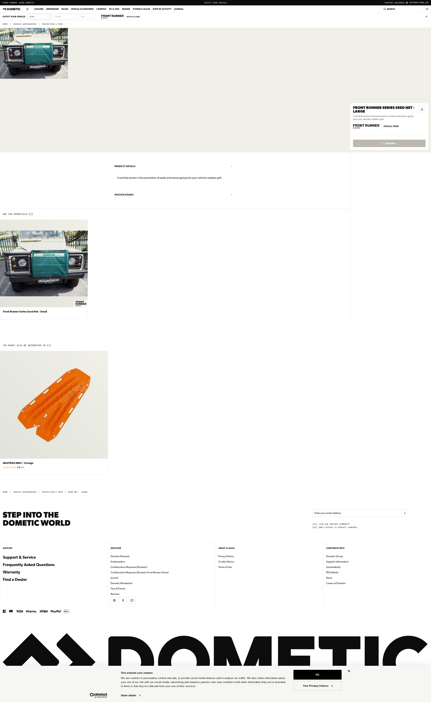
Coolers (38, 9)
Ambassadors (118, 561)
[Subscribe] (404, 513)
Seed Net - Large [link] (77, 492)
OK (317, 674)
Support (389, 3)
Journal (179, 9)
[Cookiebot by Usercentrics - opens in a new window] (98, 695)
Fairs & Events (118, 588)
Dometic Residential (132, 583)
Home (5, 24)
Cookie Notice (226, 561)
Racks (64, 9)
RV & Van (114, 9)
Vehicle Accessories (82, 9)
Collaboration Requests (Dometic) (129, 567)
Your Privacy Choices (315, 685)
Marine (126, 9)
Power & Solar (141, 9)
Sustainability (333, 567)
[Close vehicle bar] (426, 17)
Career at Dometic (346, 583)
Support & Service (19, 557)
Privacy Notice (226, 556)
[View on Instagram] (114, 600)
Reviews (115, 593)
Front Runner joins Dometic (18, 3)
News (339, 577)
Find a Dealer (15, 579)
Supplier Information (337, 561)
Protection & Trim (52, 24)
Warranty (11, 572)
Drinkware (52, 9)
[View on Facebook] (123, 600)
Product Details (124, 166)
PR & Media (343, 572)
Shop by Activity (162, 9)
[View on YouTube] (132, 600)
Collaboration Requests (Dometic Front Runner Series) (140, 572)
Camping (101, 9)
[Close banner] (349, 671)
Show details (128, 695)
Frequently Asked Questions (29, 564)
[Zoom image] (34, 53)
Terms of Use (225, 567)
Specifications (124, 194)
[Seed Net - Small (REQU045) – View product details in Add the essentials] (44, 270)
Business (400, 3)
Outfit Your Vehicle (215, 3)
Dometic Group (345, 556)
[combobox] (39, 16)
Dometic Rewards (120, 556)
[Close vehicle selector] (427, 9)
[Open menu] (27, 9)
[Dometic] (12, 9)
